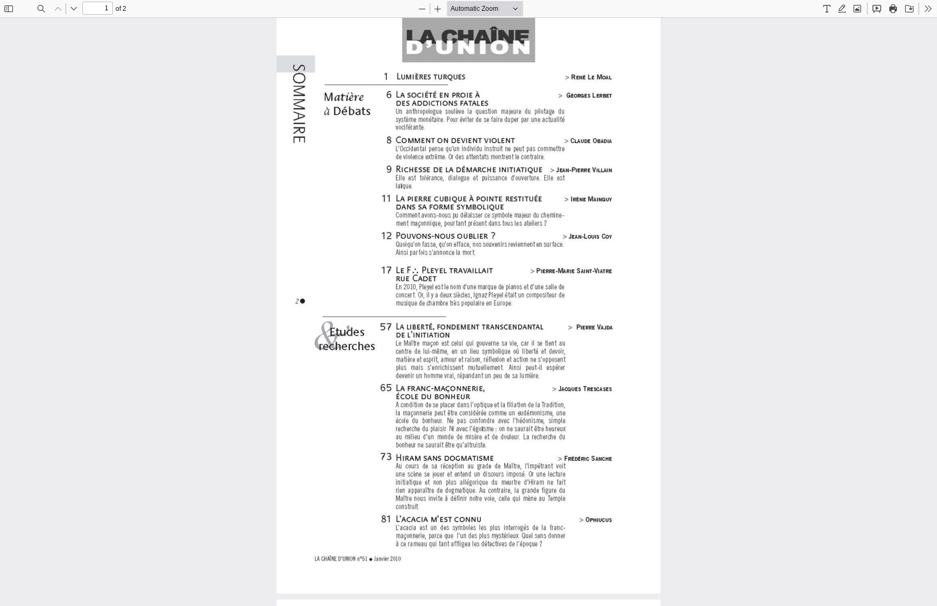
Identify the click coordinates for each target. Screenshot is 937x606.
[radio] (827, 8)
